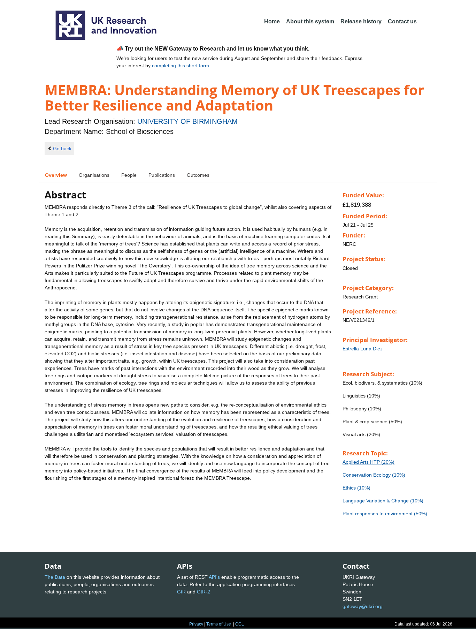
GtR (181, 591)
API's (214, 577)
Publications (161, 175)
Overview (56, 175)
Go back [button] (62, 148)
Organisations (94, 175)
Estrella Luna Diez (363, 348)
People (129, 175)
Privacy (196, 624)
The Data (55, 577)
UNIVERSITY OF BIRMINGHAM (187, 121)
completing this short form (180, 65)
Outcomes (198, 175)
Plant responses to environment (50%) (385, 513)
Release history (361, 21)
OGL (239, 624)
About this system (310, 21)
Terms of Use (218, 624)
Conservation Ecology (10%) (374, 475)
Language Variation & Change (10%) (383, 500)
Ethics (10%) (356, 488)
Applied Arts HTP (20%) (368, 462)
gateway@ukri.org (363, 606)
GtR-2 (203, 591)
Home (272, 21)
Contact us (402, 21)
